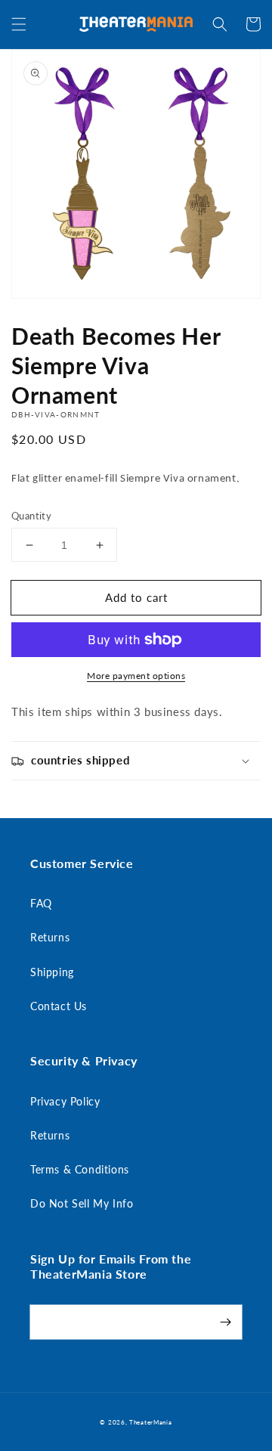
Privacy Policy (65, 1101)
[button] (19, 24)
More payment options (136, 675)
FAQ (41, 903)
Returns (50, 937)
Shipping (52, 972)
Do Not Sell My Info (81, 1203)
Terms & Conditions (79, 1169)
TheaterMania (150, 1422)
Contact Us (58, 1006)
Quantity (31, 516)
